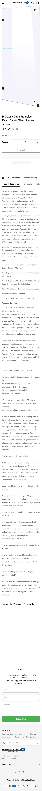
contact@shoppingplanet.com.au (16, 680)
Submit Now (21, 719)
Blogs (4, 789)
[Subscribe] (37, 743)
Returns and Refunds (10, 781)
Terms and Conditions (10, 773)
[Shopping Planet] (21, 3)
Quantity (5, 142)
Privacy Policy (7, 777)
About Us (5, 769)
